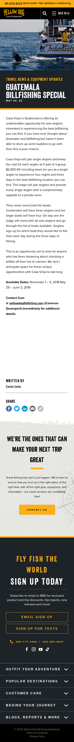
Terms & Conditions (24, 733)
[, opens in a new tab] (9, 409)
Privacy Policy (22, 736)
